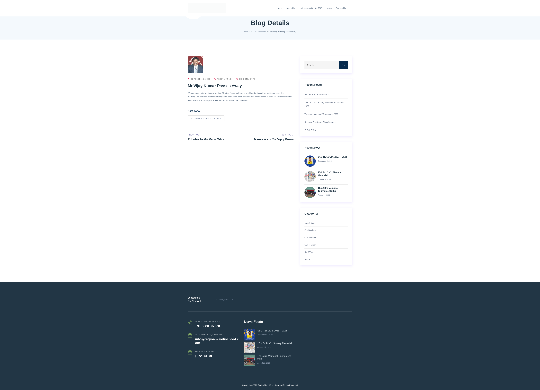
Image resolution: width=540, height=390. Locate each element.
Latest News (309, 223)
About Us (290, 8)
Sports (307, 259)
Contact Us (341, 8)
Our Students (310, 237)
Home (279, 8)
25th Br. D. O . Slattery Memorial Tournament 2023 (324, 104)
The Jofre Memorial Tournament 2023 (321, 114)
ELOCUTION (310, 130)
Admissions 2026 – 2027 (311, 8)
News (329, 8)
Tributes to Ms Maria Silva (206, 139)
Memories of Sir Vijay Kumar (274, 139)
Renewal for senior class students (320, 122)
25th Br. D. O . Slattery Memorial (329, 174)
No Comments (247, 79)
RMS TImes (309, 252)
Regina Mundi (224, 79)
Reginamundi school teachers (206, 118)
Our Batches (310, 230)
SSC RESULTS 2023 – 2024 (317, 94)
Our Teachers (310, 245)
